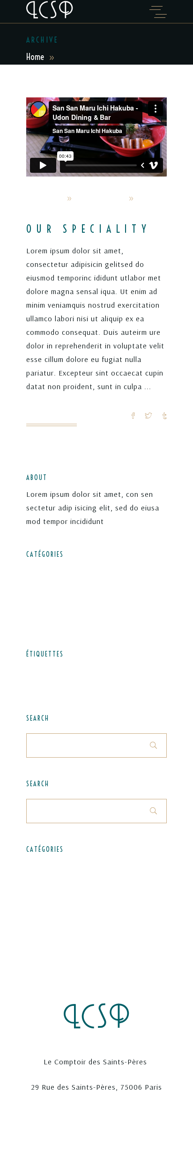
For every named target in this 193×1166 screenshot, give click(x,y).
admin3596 (44, 198)
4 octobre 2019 (100, 198)
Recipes (38, 604)
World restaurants (54, 212)
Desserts (39, 670)
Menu (85, 670)
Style (34, 684)
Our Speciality (88, 229)
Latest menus (48, 587)
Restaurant (143, 670)
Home (35, 57)
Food (65, 670)
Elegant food (46, 570)
